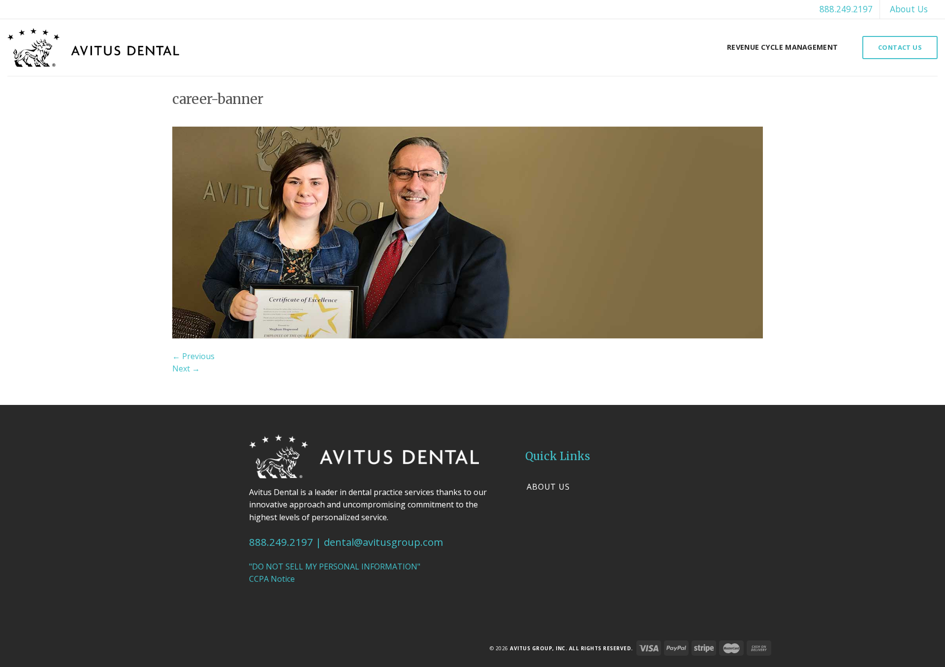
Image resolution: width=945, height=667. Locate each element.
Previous (193, 356)
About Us (909, 9)
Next (186, 368)
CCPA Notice (272, 578)
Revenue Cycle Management (782, 47)
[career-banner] (467, 231)
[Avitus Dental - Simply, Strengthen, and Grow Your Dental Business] (93, 47)
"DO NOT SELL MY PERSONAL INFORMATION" (334, 566)
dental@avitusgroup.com (383, 542)
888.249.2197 (846, 9)
